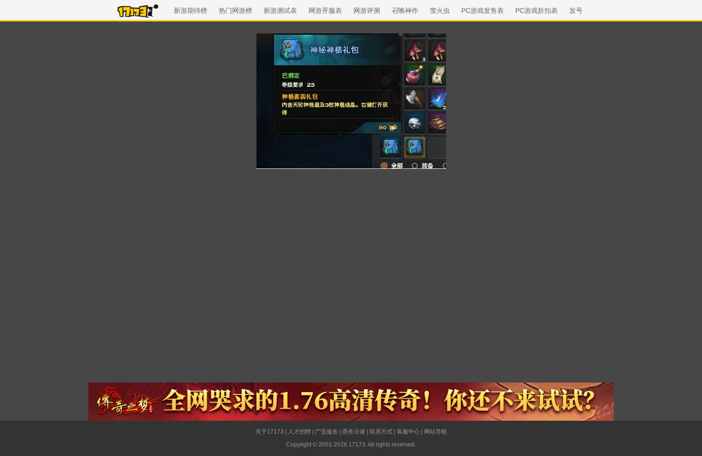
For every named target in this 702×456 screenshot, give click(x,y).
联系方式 (381, 431)
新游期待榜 (190, 10)
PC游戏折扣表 (536, 10)
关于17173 (269, 431)
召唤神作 (405, 10)
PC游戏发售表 (482, 10)
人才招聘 (299, 431)
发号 (576, 10)
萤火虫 (440, 10)
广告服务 (326, 431)
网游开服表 (325, 10)
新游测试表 (280, 10)
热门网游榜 (235, 10)
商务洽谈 (353, 431)
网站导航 (435, 431)
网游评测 (366, 10)
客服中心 (408, 431)
